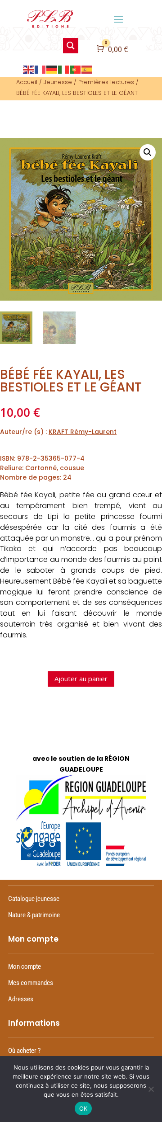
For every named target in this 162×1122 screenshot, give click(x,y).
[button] (148, 152)
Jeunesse (58, 82)
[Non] (150, 1089)
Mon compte (24, 966)
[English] (29, 68)
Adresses (20, 999)
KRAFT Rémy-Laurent (83, 431)
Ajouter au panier (81, 678)
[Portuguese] (75, 68)
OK (83, 1108)
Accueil (26, 82)
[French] (40, 68)
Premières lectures (106, 82)
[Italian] (64, 68)
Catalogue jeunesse (33, 899)
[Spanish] (87, 68)
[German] (52, 68)
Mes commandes (30, 983)
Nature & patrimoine (34, 915)
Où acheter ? (24, 1051)
